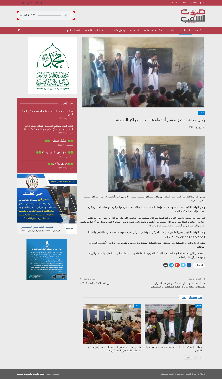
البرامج (172, 30)
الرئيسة (199, 30)
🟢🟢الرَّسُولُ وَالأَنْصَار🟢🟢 (60, 164)
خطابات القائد (95, 30)
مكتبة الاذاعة (154, 30)
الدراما (136, 30)
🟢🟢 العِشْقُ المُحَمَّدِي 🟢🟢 (58, 141)
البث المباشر (74, 30)
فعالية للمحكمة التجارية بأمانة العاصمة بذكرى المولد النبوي (47, 113)
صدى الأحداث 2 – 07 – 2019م (96, 283)
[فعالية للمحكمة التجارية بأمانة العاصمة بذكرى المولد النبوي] (173, 324)
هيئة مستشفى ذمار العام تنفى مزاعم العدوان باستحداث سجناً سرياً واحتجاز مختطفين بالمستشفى (177, 285)
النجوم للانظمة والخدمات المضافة (31, 374)
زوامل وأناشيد (117, 30)
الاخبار (186, 30)
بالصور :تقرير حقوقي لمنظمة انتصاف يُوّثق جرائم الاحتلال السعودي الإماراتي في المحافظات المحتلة (48, 127)
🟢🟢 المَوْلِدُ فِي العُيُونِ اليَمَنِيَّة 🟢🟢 (54, 152)
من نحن (174, 3)
